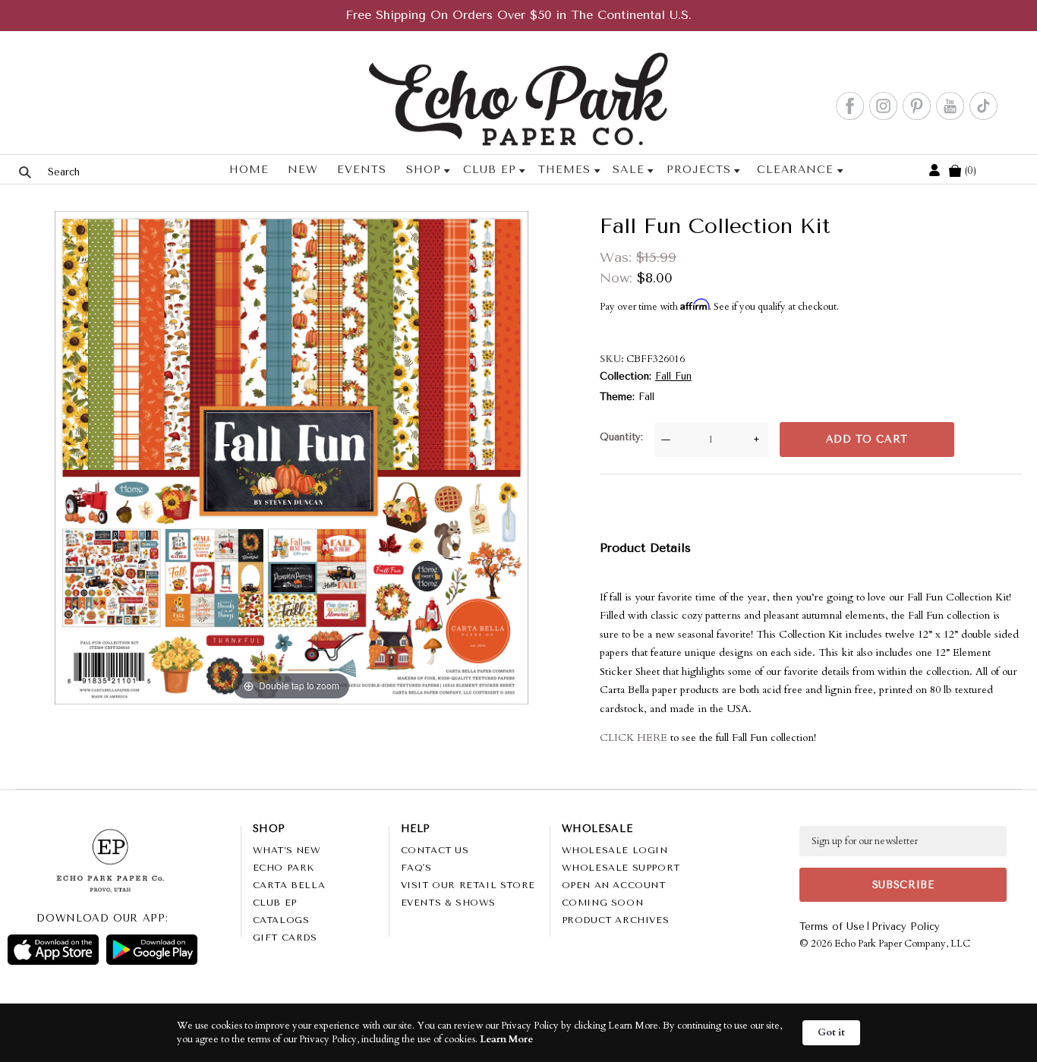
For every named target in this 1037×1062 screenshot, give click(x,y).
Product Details (645, 547)
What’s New (287, 850)
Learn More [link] (506, 1039)
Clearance (795, 169)
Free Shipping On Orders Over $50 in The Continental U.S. (518, 15)
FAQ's (416, 867)
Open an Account (614, 885)
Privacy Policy (906, 926)
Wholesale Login (615, 850)
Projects (699, 169)
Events (361, 169)
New (303, 169)
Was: (618, 257)
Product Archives (616, 920)
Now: (618, 277)
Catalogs (281, 920)
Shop (423, 169)
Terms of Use (832, 926)
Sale (628, 169)
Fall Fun (673, 376)
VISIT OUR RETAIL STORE (468, 885)
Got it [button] (831, 1032)
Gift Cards (285, 937)
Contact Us (435, 850)
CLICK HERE (633, 737)
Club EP (489, 169)
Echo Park (283, 867)
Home (249, 169)
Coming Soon (603, 902)
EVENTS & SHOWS (448, 902)
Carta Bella (289, 885)
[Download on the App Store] (53, 949)
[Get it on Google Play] (151, 949)
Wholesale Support (621, 867)
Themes (564, 169)
